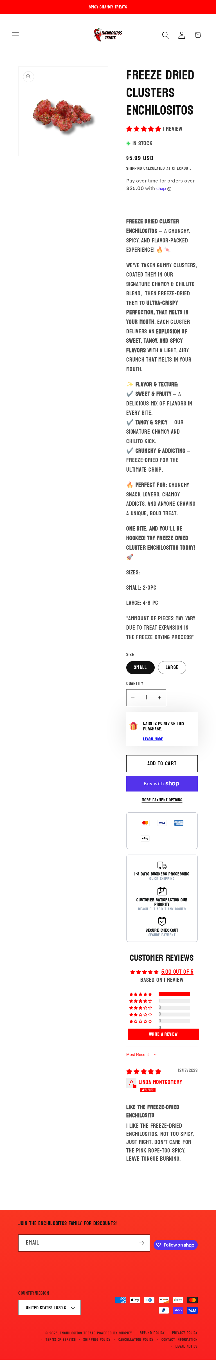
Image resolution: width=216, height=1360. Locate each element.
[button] (15, 35)
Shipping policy (97, 1340)
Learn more (153, 739)
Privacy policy (185, 1333)
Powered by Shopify (114, 1333)
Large (172, 667)
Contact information (179, 1340)
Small (140, 667)
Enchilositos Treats (77, 1333)
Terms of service (61, 1340)
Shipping (134, 168)
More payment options (162, 800)
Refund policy (152, 1333)
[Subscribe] (141, 1243)
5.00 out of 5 (177, 972)
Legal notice (187, 1346)
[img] (143, 1072)
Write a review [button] (163, 1034)
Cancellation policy (136, 1340)
